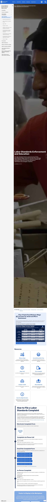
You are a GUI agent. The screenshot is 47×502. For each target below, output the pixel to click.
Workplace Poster (33, 309)
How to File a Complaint (26, 309)
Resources (21, 309)
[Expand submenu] (11, 10)
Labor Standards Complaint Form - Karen (24, 458)
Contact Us (21, 310)
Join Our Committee (40, 309)
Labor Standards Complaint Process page (38, 419)
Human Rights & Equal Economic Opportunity (4, 7)
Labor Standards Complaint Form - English (24, 453)
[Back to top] (45, 500)
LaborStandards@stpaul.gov (32, 466)
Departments (18, 5)
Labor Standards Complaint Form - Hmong (24, 455)
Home (15, 5)
